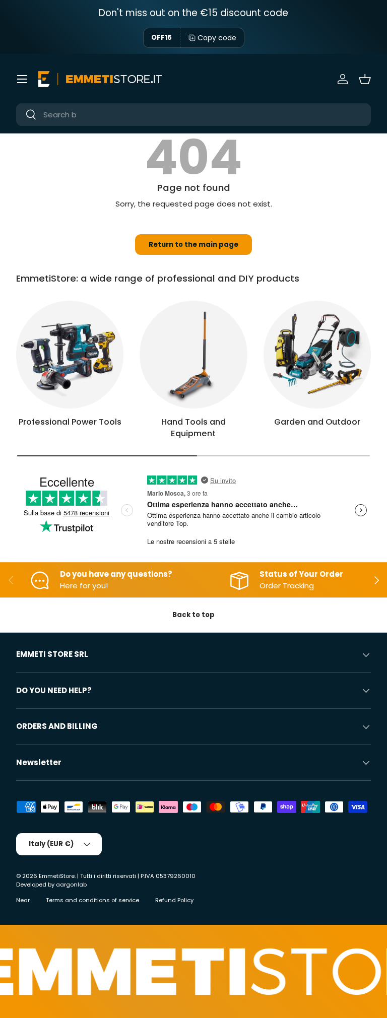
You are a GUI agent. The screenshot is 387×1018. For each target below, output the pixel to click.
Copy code (217, 38)
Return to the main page (193, 244)
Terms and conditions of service (92, 900)
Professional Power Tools (70, 422)
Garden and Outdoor (317, 422)
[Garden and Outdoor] (317, 354)
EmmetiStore (57, 876)
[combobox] (193, 114)
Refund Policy (174, 900)
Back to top (193, 615)
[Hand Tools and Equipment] (193, 354)
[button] (365, 79)
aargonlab (71, 884)
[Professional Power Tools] (70, 354)
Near (23, 900)
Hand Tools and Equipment (193, 427)
